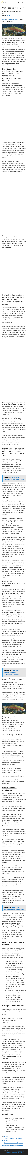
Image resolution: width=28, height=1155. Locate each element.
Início (4, 19)
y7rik (8, 15)
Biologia (15, 19)
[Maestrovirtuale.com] (5, 2)
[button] (18, 2)
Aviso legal (21, 1151)
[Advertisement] (14, 112)
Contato (8, 1152)
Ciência (9, 19)
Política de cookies (17, 1152)
